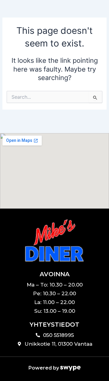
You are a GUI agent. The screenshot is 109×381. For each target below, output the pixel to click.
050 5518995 (58, 335)
